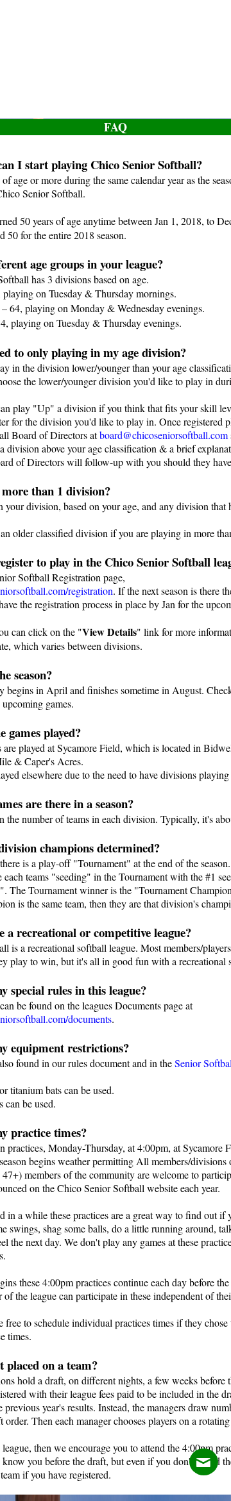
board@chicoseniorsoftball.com (163, 435)
